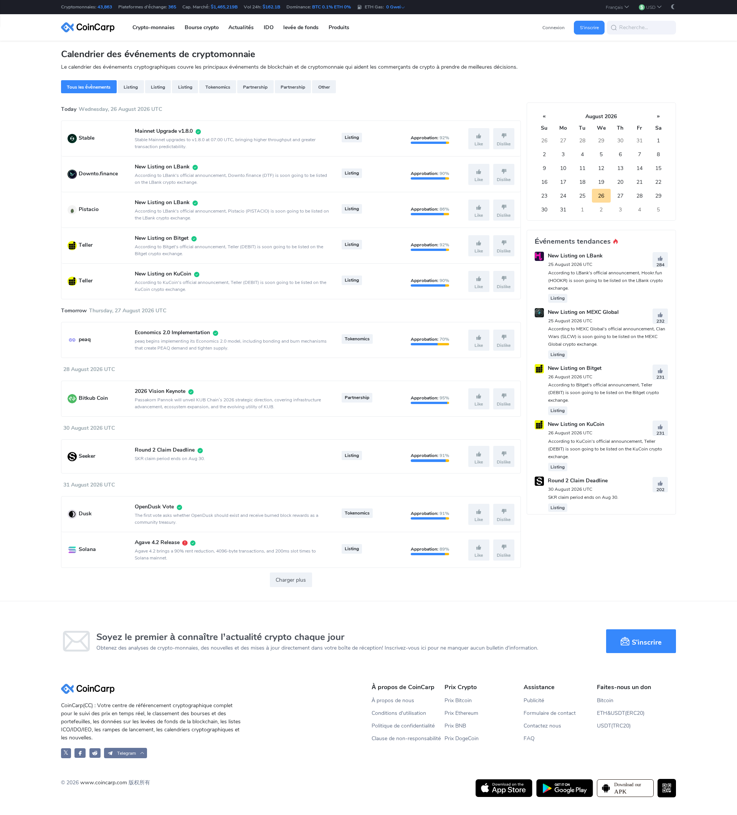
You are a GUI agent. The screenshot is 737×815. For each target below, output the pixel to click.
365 (172, 7)
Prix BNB (455, 725)
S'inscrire (589, 28)
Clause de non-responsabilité (406, 738)
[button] (618, 7)
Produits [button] (339, 27)
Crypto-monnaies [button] (153, 27)
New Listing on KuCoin (576, 424)
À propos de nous (393, 700)
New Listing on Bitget (574, 368)
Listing (131, 87)
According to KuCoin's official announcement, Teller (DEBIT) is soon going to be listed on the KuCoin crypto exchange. (605, 449)
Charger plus (291, 580)
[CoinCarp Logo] (90, 27)
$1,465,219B (224, 7)
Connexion (553, 28)
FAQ (529, 738)
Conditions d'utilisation (399, 713)
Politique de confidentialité (403, 725)
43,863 (104, 7)
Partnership (255, 87)
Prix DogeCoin (462, 738)
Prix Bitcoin (458, 700)
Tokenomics (217, 87)
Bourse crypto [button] (202, 27)
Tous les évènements (89, 87)
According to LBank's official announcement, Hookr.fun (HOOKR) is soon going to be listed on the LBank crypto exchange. (605, 280)
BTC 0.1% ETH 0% (331, 7)
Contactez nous (542, 725)
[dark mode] (673, 7)
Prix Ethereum (461, 713)
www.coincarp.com (103, 782)
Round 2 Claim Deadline (578, 480)
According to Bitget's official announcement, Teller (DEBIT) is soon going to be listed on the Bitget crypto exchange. (603, 392)
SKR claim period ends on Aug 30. (583, 497)
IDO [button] (269, 27)
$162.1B (271, 7)
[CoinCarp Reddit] (95, 753)
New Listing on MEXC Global (583, 312)
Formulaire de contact (550, 713)
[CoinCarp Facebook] (80, 753)
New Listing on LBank (575, 256)
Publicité (534, 700)
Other (324, 87)
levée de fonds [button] (301, 27)
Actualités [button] (241, 27)
